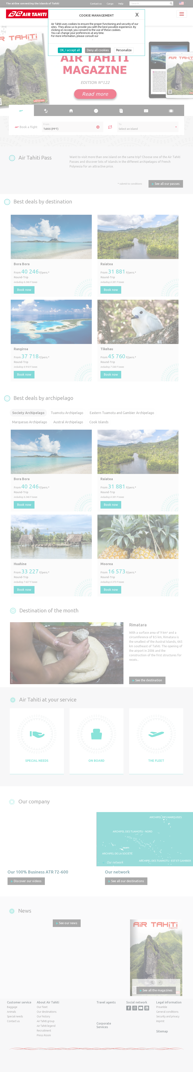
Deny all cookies (98, 50)
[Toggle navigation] (181, 14)
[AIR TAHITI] (27, 14)
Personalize (124, 50)
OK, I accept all (70, 50)
